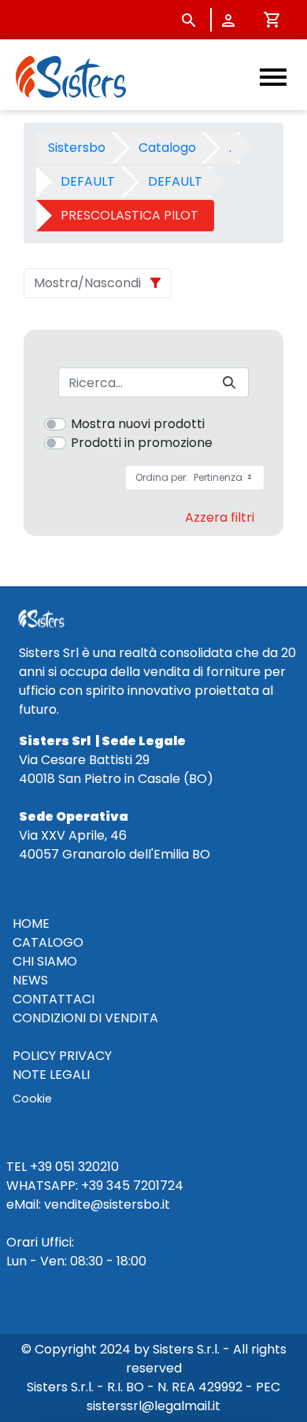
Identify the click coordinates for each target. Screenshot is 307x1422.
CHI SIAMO (45, 961)
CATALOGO (48, 942)
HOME (31, 923)
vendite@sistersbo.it (107, 1204)
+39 (92, 1185)
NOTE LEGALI (51, 1075)
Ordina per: (190, 477)
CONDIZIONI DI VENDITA (85, 1018)
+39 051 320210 (74, 1167)
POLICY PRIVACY (62, 1056)
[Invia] (229, 382)
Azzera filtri (219, 517)
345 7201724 (144, 1185)
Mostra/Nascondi (87, 283)
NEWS (30, 980)
